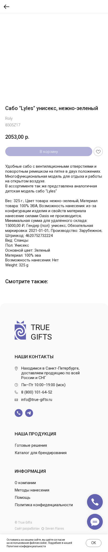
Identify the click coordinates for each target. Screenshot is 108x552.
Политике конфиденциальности (26, 546)
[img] (19, 413)
